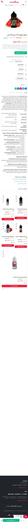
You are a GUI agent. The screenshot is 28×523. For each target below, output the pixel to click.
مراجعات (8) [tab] (12, 92)
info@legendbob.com (23, 488)
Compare (16, 199)
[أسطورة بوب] (14, 2)
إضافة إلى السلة (10, 520)
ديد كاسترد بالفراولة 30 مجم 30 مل (21, 237)
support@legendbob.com (22, 500)
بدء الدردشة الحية (11, 61)
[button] (1, 520)
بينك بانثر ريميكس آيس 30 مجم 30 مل (20, 277)
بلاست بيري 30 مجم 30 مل (20, 181)
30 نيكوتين (16, 5)
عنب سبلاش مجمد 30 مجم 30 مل (8, 209)
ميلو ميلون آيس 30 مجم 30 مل (19, 179)
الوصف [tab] (25, 92)
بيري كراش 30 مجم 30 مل (22, 209)
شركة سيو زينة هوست (7, 510)
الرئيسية (25, 5)
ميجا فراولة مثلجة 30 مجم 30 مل (8, 236)
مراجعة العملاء (19, 37)
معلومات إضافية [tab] (19, 92)
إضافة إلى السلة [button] (21, 217)
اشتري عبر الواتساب (20, 52)
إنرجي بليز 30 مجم (22, 183)
